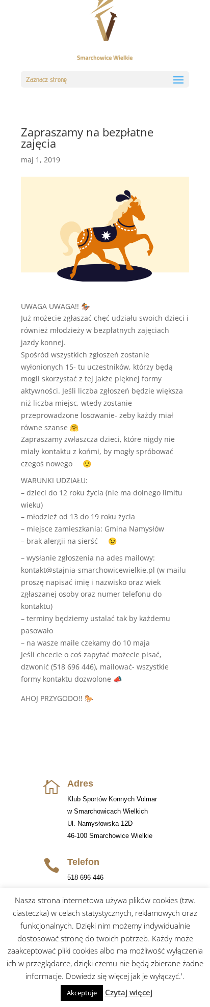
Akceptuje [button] (82, 992)
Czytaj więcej (128, 992)
